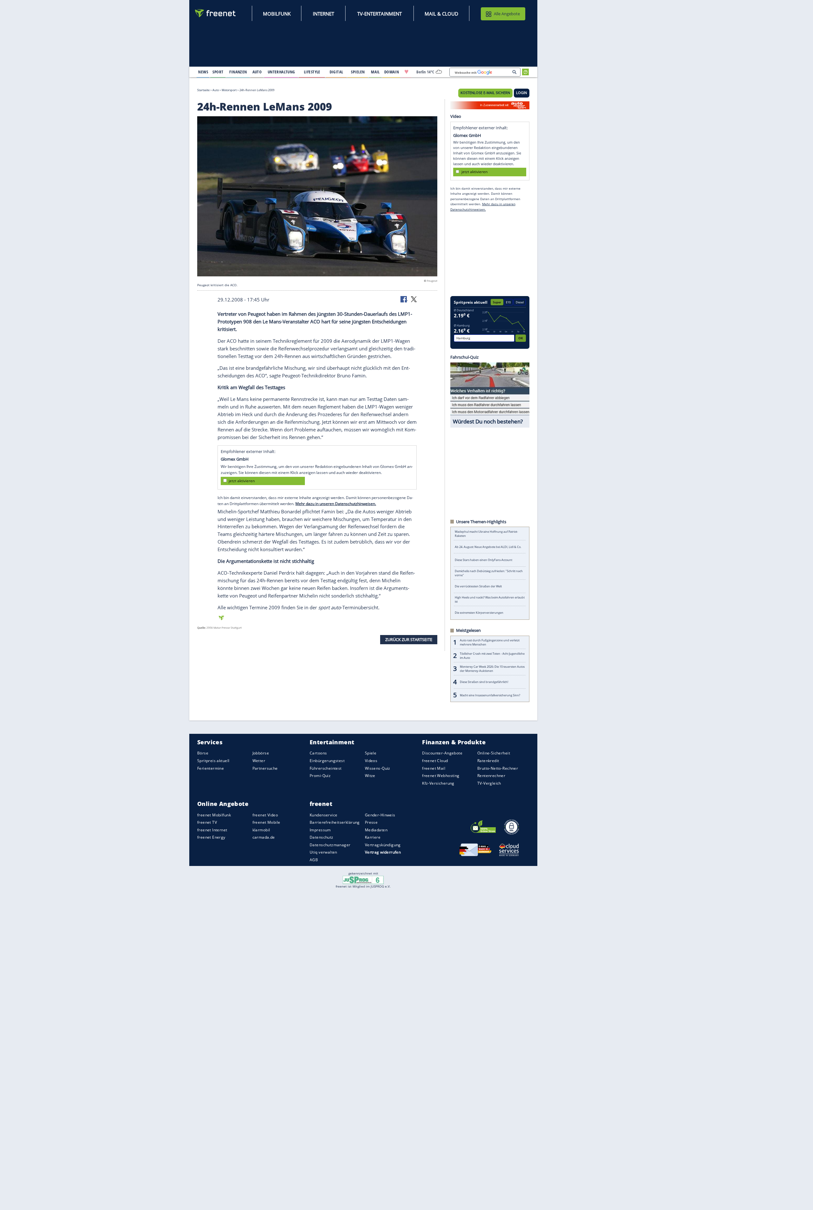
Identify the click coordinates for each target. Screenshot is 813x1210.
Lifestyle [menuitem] (312, 72)
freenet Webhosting (440, 775)
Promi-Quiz (320, 775)
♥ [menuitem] (406, 71)
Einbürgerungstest (327, 760)
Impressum (320, 829)
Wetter (258, 760)
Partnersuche (265, 768)
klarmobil (261, 829)
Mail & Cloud (441, 13)
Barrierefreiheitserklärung (335, 822)
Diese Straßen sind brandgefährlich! (484, 682)
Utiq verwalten (323, 852)
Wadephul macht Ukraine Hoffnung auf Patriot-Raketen (486, 534)
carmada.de (263, 837)
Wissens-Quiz (377, 768)
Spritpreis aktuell (213, 760)
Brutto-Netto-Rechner (497, 768)
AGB (314, 859)
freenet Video (265, 814)
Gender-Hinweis (380, 814)
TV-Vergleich (489, 783)
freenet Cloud (435, 760)
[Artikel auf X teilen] (414, 299)
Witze (370, 775)
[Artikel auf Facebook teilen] (404, 299)
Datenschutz (321, 837)
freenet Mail (433, 768)
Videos (371, 760)
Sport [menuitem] (217, 72)
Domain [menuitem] (391, 72)
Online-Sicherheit (493, 753)
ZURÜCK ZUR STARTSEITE (408, 639)
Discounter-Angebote (442, 753)
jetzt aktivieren (242, 480)
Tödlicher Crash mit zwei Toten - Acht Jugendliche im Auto (492, 656)
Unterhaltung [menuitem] (281, 72)
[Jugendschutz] (363, 879)
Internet (323, 13)
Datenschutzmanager (330, 844)
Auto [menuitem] (257, 72)
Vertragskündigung (383, 844)
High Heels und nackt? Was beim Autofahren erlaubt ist (490, 599)
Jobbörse (260, 753)
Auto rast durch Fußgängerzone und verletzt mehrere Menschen (490, 642)
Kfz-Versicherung (438, 783)
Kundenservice (323, 814)
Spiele (371, 753)
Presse (371, 822)
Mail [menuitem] (375, 72)
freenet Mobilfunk (214, 814)
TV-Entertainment (379, 13)
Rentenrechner (491, 775)
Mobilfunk (277, 13)
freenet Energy (211, 837)
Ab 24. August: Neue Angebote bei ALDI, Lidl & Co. (488, 547)
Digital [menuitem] (336, 72)
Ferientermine (210, 768)
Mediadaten (376, 829)
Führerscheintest (326, 768)
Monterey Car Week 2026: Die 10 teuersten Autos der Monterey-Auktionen (492, 669)
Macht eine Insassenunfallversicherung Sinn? (490, 695)
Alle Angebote (507, 14)
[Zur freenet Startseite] (215, 13)
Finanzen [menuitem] (238, 72)
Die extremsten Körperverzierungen (479, 613)
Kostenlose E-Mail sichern (485, 93)
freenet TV (207, 822)
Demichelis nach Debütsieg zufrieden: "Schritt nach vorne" (489, 573)
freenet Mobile (266, 822)
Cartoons (318, 753)
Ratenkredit (488, 760)
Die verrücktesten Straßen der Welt (478, 586)
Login (521, 93)
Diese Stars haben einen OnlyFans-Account (483, 560)
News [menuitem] (203, 72)
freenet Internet (212, 829)
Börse (202, 753)
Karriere (372, 837)
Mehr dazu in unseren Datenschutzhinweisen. (335, 503)
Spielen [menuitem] (358, 72)
